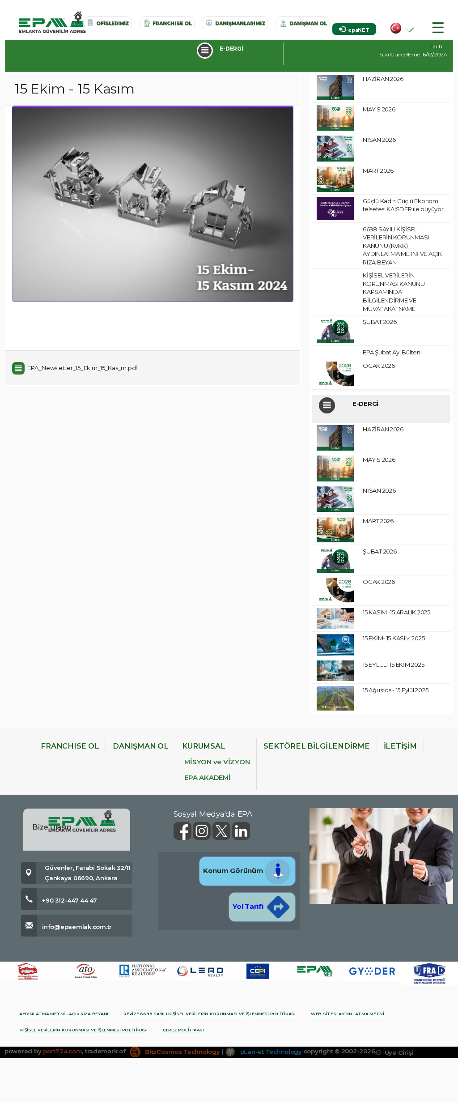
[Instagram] (202, 830)
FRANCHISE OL (70, 745)
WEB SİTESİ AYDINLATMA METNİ (347, 1013)
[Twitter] (222, 830)
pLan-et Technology (270, 1051)
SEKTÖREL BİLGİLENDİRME (316, 745)
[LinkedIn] (241, 830)
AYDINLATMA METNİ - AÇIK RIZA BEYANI (63, 1013)
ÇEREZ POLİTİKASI (183, 1029)
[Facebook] (183, 830)
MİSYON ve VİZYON (217, 762)
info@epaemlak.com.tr (77, 926)
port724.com (62, 1051)
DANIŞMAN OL (140, 745)
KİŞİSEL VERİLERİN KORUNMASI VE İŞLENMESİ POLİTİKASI (84, 1029)
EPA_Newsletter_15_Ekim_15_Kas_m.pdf (82, 367)
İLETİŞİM (400, 745)
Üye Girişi (398, 1052)
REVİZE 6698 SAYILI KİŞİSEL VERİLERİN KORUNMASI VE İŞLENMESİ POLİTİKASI (209, 1013)
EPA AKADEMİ (207, 778)
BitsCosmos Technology (181, 1051)
